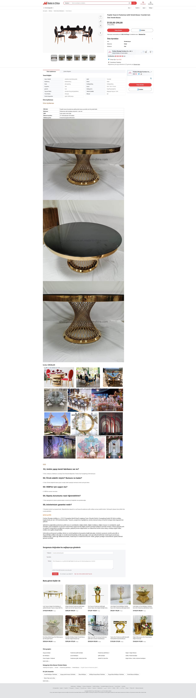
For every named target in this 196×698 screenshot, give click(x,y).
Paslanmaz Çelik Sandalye (76, 653)
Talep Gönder (118, 30)
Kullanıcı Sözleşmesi (87, 686)
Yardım (137, 8)
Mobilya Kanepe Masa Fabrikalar (97, 674)
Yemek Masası (69, 10)
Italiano (89, 688)
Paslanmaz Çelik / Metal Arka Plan (78, 658)
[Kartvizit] (151, 78)
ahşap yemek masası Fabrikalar (67, 674)
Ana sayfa (45, 10)
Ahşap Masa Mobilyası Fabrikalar (116, 674)
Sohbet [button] (143, 30)
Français (77, 688)
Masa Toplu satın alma (49, 678)
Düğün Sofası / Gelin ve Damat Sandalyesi (135, 658)
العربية (105, 688)
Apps (144, 8)
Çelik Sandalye (101, 655)
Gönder (55, 574)
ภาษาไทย (122, 688)
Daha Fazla (45, 681)
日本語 (113, 688)
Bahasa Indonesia (139, 688)
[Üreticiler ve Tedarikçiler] (51, 3)
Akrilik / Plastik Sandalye (131, 655)
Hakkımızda (73, 686)
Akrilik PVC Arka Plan (103, 658)
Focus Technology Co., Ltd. (97, 691)
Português (71, 688)
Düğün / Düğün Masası (131, 653)
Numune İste (142, 34)
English (61, 688)
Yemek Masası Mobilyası (133, 674)
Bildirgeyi (79, 686)
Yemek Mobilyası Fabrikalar (50, 674)
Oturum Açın (137, 64)
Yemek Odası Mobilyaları (59, 10)
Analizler (123, 686)
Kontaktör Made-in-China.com (107, 686)
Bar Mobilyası (46, 655)
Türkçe (127, 688)
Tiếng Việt (132, 688)
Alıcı (129, 8)
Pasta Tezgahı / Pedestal (49, 658)
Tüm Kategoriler (48, 8)
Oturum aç (150, 4)
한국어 (109, 688)
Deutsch (94, 688)
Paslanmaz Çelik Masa (103, 653)
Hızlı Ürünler (117, 686)
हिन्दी (117, 688)
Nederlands (100, 688)
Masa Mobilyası (82, 674)
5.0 (134, 74)
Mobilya (50, 10)
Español (66, 688)
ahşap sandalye (46, 653)
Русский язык (83, 688)
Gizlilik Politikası (96, 686)
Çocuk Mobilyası (74, 655)
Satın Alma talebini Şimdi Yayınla (83, 574)
